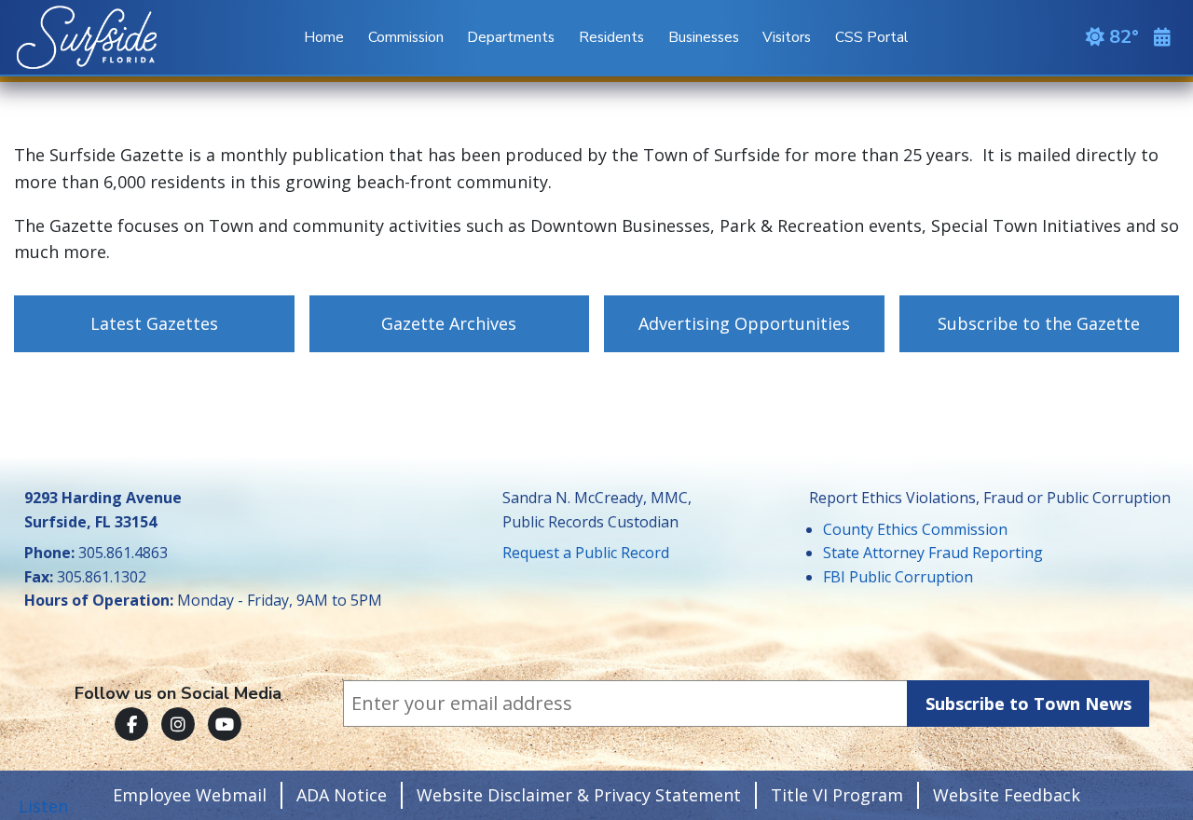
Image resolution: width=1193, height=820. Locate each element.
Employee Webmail (190, 795)
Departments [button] (511, 37)
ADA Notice (341, 795)
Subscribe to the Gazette (1039, 323)
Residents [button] (611, 37)
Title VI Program (837, 795)
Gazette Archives (448, 323)
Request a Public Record (585, 552)
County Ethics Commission (915, 529)
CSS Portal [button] (871, 37)
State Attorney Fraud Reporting (933, 552)
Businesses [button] (703, 37)
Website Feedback (1006, 795)
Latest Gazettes (154, 323)
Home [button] (324, 37)
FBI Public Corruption (898, 577)
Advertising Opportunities (744, 323)
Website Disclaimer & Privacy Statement (579, 795)
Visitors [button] (786, 37)
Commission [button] (406, 37)
